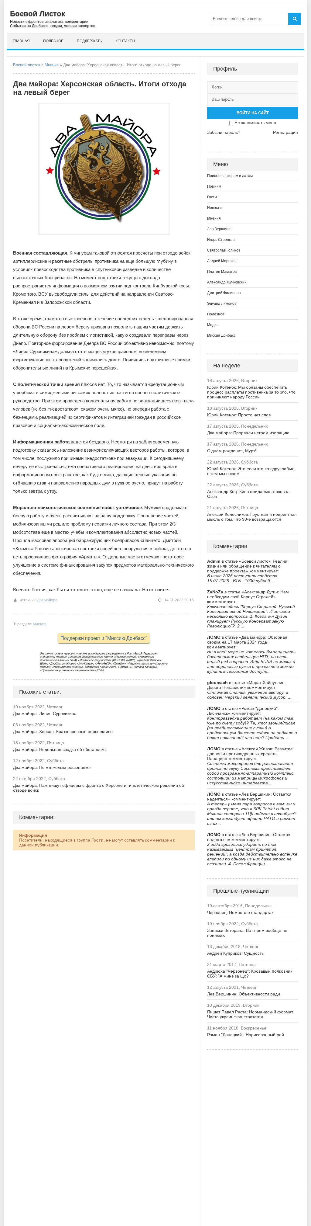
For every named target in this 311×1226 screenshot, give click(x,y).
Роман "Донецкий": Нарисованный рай (245, 1034)
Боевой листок (26, 65)
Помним (214, 186)
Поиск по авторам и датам (230, 176)
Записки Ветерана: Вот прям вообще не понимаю (247, 933)
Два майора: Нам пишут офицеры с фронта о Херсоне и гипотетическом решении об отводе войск (98, 788)
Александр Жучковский (227, 282)
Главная (21, 41)
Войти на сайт (253, 113)
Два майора (47, 600)
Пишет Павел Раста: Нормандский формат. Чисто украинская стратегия (250, 1014)
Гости (212, 197)
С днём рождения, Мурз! (231, 450)
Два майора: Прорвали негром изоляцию (248, 432)
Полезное (53, 41)
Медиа (213, 325)
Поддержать (89, 41)
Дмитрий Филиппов (224, 293)
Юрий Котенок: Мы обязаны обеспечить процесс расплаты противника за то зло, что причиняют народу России (251, 392)
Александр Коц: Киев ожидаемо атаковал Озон (248, 494)
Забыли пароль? (223, 132)
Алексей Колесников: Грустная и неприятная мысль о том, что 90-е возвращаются (252, 517)
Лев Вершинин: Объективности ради (243, 994)
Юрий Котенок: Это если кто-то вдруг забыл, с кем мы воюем (251, 471)
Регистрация (285, 132)
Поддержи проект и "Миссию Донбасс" (103, 638)
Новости (214, 208)
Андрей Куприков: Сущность (235, 953)
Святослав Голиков (223, 250)
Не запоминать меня (255, 122)
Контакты (125, 41)
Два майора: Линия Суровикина (45, 713)
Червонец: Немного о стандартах (240, 912)
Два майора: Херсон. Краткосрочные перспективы (63, 731)
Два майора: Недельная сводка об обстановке (59, 749)
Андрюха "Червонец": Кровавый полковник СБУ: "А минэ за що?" (249, 973)
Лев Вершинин (220, 229)
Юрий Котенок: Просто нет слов (239, 414)
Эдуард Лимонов (221, 303)
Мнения (52, 65)
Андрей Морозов (221, 261)
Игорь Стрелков (220, 240)
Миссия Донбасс (221, 335)
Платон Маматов (222, 271)
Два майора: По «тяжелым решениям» (52, 767)
